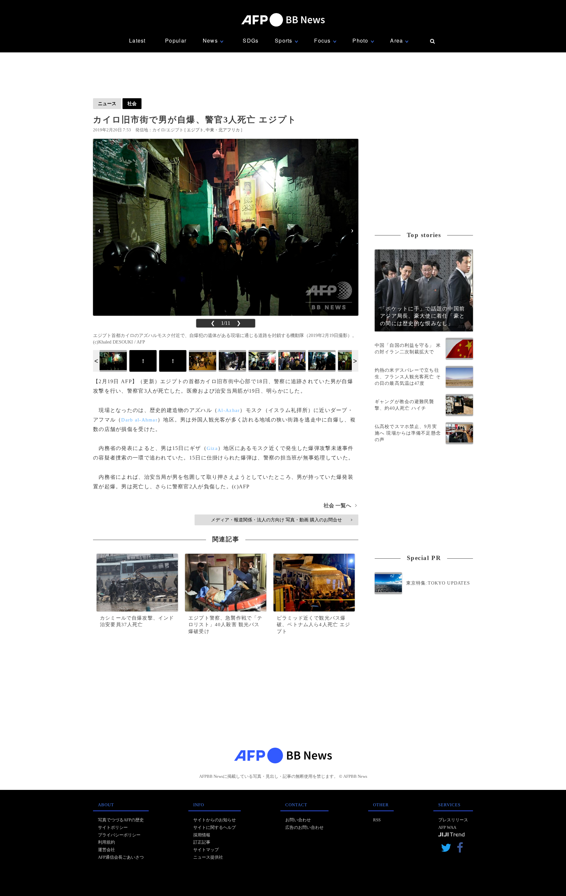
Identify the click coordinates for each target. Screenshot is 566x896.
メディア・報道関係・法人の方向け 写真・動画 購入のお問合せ (281, 519)
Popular (175, 40)
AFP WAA (447, 827)
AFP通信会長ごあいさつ (121, 857)
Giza (212, 448)
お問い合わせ (298, 819)
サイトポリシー (113, 827)
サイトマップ (206, 849)
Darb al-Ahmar (139, 419)
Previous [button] (96, 361)
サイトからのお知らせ (214, 819)
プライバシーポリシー (119, 834)
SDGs (250, 40)
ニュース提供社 (208, 857)
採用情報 (201, 834)
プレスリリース (453, 819)
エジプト (195, 129)
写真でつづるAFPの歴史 (121, 819)
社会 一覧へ (340, 505)
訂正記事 (201, 842)
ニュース (107, 103)
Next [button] (355, 361)
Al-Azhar (228, 410)
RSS (377, 819)
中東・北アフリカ (223, 129)
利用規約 (106, 842)
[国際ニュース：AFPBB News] (283, 20)
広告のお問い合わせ (304, 827)
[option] (113, 361)
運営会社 (106, 849)
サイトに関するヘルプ (214, 827)
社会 (132, 103)
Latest (137, 40)
